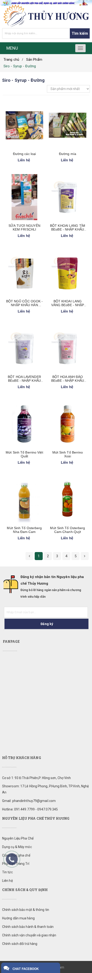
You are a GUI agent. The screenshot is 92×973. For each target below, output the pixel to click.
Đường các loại (24, 154)
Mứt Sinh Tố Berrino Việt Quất (24, 454)
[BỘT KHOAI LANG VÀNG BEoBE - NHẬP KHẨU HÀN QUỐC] (67, 273)
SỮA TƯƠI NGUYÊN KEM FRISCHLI (24, 227)
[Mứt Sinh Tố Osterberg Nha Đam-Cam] (24, 499)
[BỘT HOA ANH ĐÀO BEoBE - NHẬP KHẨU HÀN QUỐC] (67, 348)
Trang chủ (11, 59)
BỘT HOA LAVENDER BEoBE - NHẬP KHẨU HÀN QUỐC (24, 378)
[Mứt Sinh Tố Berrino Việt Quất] (24, 424)
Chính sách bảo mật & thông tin (25, 910)
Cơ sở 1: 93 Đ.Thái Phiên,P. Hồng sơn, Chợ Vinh (36, 778)
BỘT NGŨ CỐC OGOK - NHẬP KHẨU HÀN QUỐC (24, 303)
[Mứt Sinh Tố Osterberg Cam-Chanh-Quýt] (67, 499)
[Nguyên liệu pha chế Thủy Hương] (46, 15)
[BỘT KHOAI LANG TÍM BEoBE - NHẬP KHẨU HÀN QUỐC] (67, 197)
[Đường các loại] (24, 125)
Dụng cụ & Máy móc (17, 847)
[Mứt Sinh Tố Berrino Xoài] (67, 424)
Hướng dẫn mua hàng (18, 918)
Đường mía (67, 154)
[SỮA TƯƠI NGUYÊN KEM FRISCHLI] (24, 197)
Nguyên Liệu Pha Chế (17, 838)
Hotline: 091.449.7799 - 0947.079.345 (30, 809)
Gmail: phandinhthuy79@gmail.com (29, 801)
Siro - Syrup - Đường (20, 66)
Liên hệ (7, 881)
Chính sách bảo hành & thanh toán (28, 927)
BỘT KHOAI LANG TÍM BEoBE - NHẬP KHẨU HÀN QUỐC (67, 227)
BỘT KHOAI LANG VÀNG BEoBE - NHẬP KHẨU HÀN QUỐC (67, 303)
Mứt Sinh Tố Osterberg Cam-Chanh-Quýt (67, 530)
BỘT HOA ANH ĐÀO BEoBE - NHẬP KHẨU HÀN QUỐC (67, 378)
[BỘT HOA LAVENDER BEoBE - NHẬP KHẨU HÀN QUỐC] (24, 348)
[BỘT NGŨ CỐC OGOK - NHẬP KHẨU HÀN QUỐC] (24, 273)
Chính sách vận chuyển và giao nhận (29, 935)
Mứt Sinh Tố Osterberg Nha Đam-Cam (24, 530)
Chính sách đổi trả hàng (19, 944)
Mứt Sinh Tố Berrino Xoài (67, 454)
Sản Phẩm (34, 59)
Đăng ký (47, 624)
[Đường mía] (67, 125)
